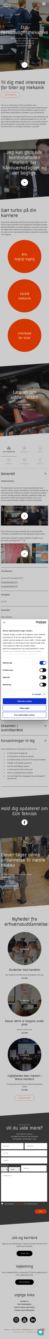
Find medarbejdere (24, 1304)
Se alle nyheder (11, 886)
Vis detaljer (36, 694)
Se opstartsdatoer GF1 (9, 582)
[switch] (42, 670)
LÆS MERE (4, 877)
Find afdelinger (31, 1332)
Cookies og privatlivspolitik (24, 1310)
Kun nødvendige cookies (24, 715)
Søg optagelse (10, 95)
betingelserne (19, 1204)
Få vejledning (24, 1282)
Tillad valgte (24, 708)
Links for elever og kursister (24, 1307)
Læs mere (24, 978)
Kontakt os (24, 1301)
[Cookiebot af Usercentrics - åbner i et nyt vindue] (35, 622)
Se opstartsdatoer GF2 (9, 586)
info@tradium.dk (18, 1332)
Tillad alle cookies (24, 701)
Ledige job (24, 1253)
